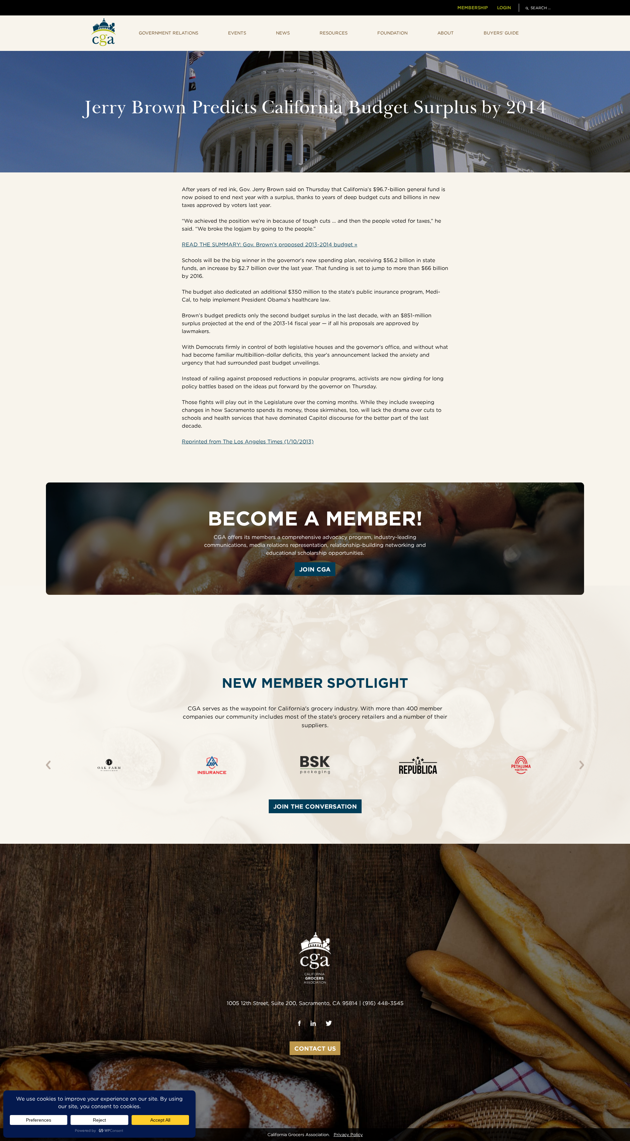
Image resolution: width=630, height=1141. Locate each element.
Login (504, 7)
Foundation (392, 32)
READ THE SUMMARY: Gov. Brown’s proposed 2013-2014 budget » (269, 244)
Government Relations (168, 32)
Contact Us (315, 1048)
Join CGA (315, 569)
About (445, 32)
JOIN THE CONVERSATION (315, 806)
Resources (333, 32)
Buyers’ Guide (501, 32)
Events (237, 32)
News (283, 32)
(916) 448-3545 (383, 1003)
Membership (472, 7)
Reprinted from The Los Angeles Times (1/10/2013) (248, 441)
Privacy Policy (348, 1134)
